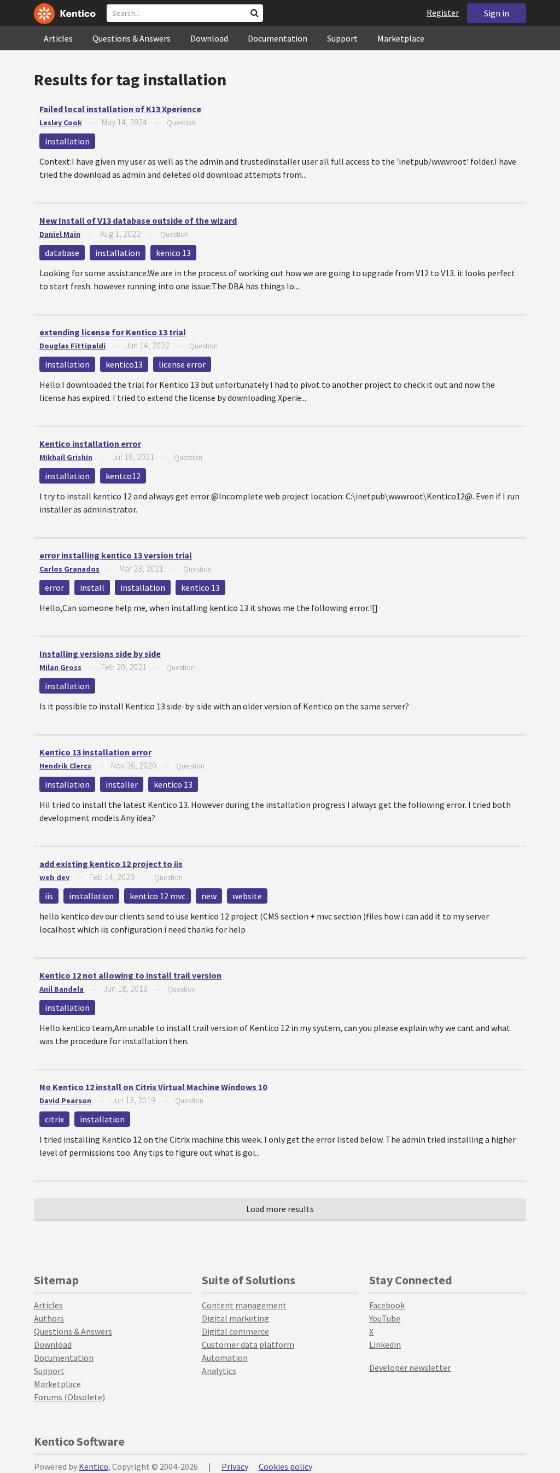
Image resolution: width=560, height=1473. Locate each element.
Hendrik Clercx (65, 766)
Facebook (387, 1305)
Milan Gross (60, 667)
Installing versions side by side (100, 653)
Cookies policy (285, 1466)
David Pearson (65, 1100)
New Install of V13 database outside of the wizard (138, 220)
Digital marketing (235, 1318)
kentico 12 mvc (157, 895)
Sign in (496, 13)
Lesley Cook (60, 122)
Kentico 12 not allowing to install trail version (130, 975)
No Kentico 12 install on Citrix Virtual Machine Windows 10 (153, 1086)
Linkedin (385, 1344)
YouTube (384, 1318)
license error (182, 364)
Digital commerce (235, 1331)
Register (443, 12)
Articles (58, 38)
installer (122, 784)
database (62, 252)
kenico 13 (173, 252)
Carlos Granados (69, 569)
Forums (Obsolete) (69, 1397)
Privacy (234, 1466)
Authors (49, 1318)
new (209, 895)
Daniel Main (59, 234)
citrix (54, 1119)
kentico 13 (200, 587)
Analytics (219, 1370)
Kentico (93, 1466)
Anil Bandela (61, 989)
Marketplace (400, 38)
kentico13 (124, 364)
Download (209, 38)
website (247, 895)
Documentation (277, 38)
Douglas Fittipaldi (72, 346)
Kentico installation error (90, 443)
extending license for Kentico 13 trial (112, 332)
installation (67, 141)
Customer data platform (248, 1344)
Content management (244, 1305)
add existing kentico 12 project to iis (111, 863)
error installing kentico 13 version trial (115, 555)
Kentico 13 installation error (95, 752)
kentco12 (123, 475)
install (92, 587)
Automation (225, 1357)
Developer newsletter (410, 1367)
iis (49, 895)
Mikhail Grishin (65, 457)
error (54, 587)
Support (342, 38)
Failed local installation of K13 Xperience (120, 108)
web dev (54, 877)
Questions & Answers (131, 38)
